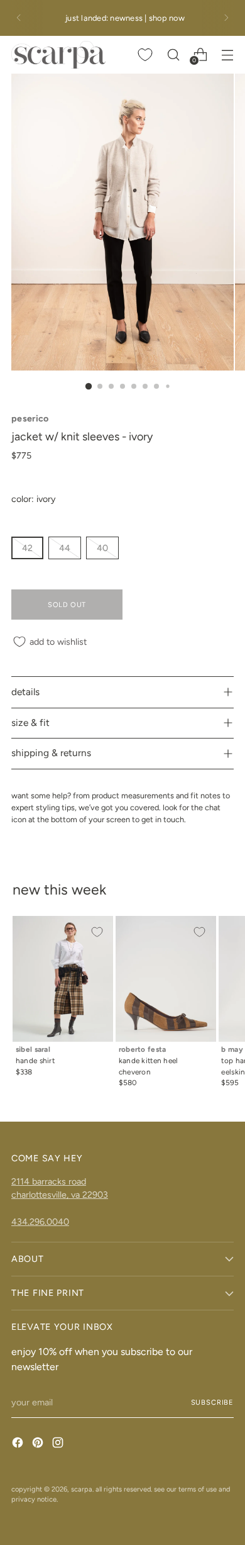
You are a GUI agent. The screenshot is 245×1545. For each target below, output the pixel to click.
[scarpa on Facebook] (18, 1444)
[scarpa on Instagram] (59, 1444)
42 (27, 548)
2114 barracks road (48, 1181)
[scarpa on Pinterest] (38, 1444)
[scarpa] (58, 55)
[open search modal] (173, 54)
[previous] (19, 18)
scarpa (81, 1489)
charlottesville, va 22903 (59, 1194)
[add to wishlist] (97, 932)
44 (64, 548)
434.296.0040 (40, 1221)
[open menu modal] (227, 54)
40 (102, 548)
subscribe (212, 1402)
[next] (226, 18)
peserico (30, 418)
